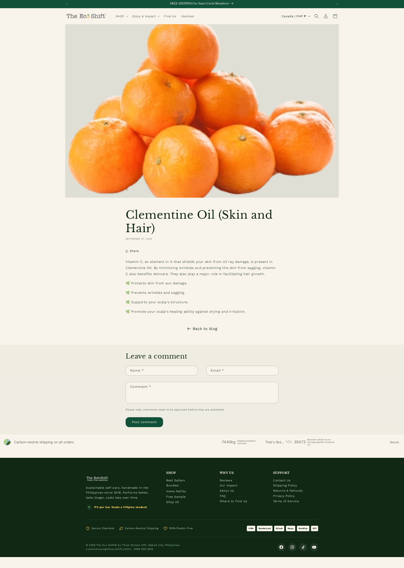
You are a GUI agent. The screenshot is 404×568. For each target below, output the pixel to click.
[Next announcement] (337, 4)
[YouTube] (314, 547)
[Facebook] (281, 547)
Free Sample (176, 496)
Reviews (226, 480)
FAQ (223, 496)
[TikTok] (303, 547)
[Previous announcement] (66, 4)
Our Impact (228, 485)
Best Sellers (175, 480)
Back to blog (205, 328)
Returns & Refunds (288, 490)
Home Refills (176, 491)
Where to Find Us (233, 501)
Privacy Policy (284, 496)
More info (394, 442)
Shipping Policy (285, 485)
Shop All (172, 502)
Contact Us (282, 480)
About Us (227, 490)
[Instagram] (292, 547)
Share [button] (134, 251)
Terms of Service (286, 501)
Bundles (172, 485)
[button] (121, 16)
